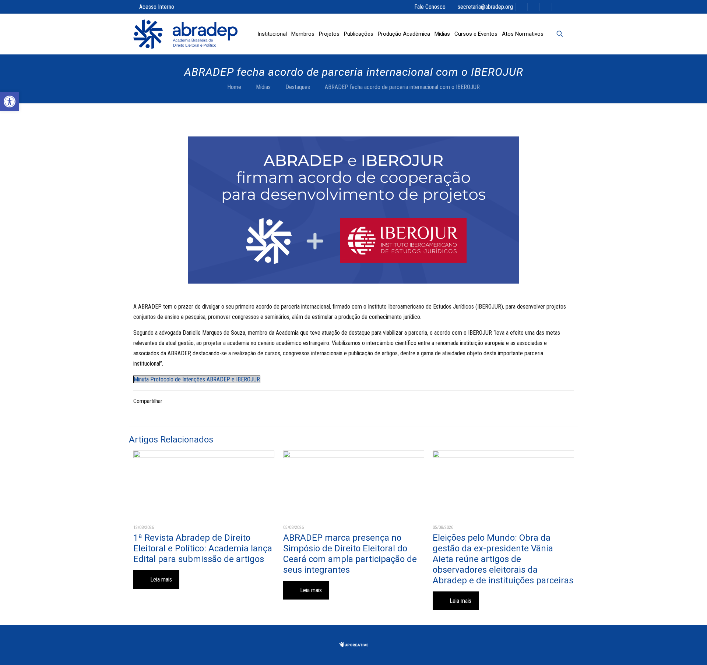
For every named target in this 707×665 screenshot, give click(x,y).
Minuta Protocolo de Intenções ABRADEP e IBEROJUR (197, 379)
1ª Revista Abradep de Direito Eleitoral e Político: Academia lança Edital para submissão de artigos (202, 548)
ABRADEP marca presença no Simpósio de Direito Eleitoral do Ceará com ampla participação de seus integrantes (350, 554)
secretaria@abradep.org (485, 6)
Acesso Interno (156, 6)
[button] (9, 101)
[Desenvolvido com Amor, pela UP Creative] (353, 644)
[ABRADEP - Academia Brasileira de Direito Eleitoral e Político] (185, 34)
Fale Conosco (430, 6)
